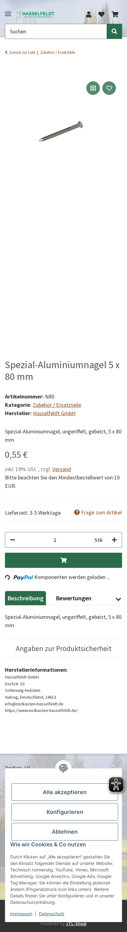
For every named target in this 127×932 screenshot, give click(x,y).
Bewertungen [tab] (74, 598)
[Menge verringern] (12, 539)
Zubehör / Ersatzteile (57, 404)
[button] (89, 14)
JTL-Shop (76, 923)
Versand (61, 469)
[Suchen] (114, 31)
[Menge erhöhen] (114, 539)
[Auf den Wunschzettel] (109, 88)
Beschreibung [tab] (25, 598)
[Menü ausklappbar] (8, 11)
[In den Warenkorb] (10, 70)
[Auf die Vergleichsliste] (93, 88)
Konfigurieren (65, 812)
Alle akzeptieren (65, 792)
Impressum (21, 913)
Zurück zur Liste (22, 52)
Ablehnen (65, 831)
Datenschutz (51, 913)
